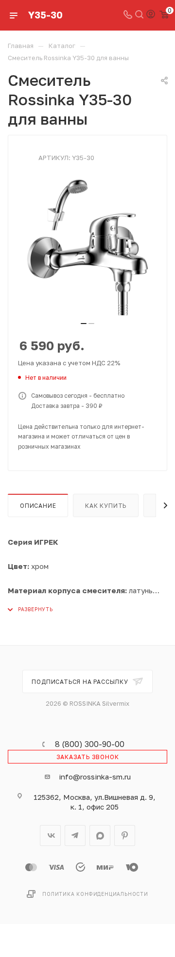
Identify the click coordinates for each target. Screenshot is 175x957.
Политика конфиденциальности (95, 894)
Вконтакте (50, 835)
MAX (99, 835)
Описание (38, 505)
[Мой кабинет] (150, 15)
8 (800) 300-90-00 (89, 744)
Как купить (105, 505)
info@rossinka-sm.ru (95, 776)
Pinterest (124, 835)
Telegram (75, 835)
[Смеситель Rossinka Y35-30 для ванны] (87, 246)
